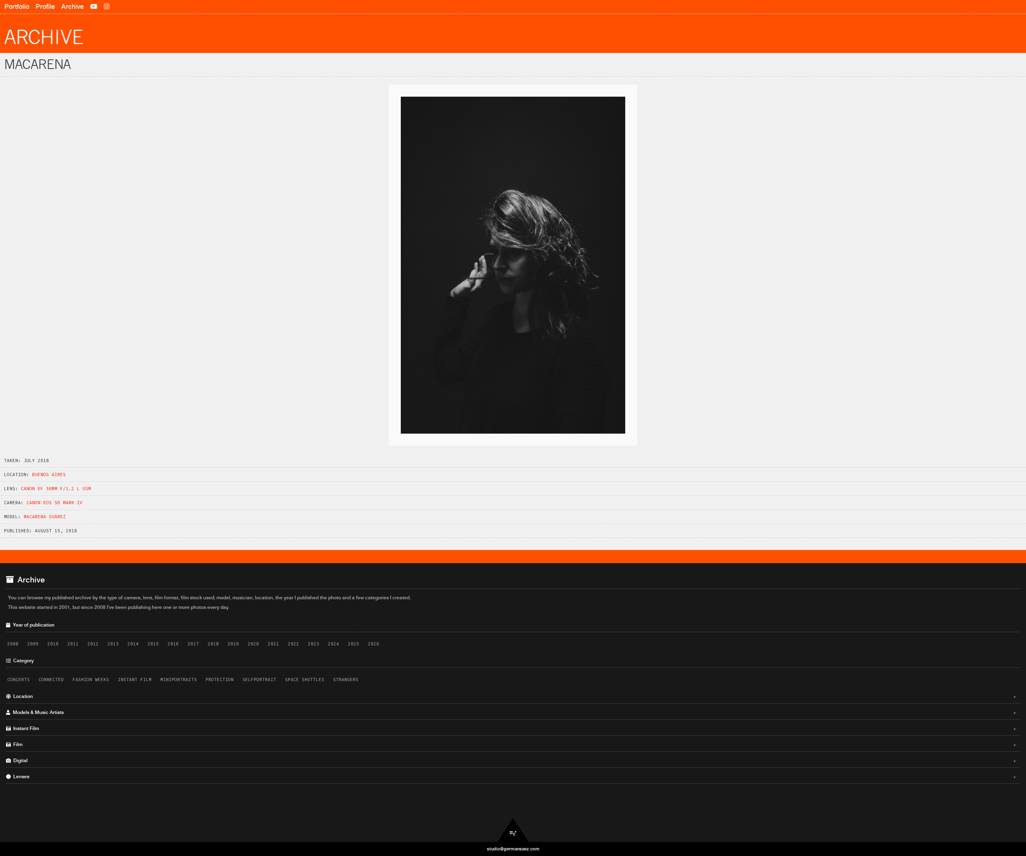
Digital (513, 760)
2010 (53, 644)
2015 (153, 644)
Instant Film (134, 679)
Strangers (345, 679)
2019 (233, 644)
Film (513, 744)
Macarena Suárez (45, 516)
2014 (133, 644)
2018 (213, 644)
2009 (32, 644)
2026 (373, 644)
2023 (313, 644)
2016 (173, 644)
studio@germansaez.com (513, 849)
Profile (45, 6)
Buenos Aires (49, 474)
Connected (51, 679)
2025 (353, 644)
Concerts (18, 679)
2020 (253, 644)
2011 (73, 644)
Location (513, 696)
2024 (333, 644)
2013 (113, 644)
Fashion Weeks (91, 679)
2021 (273, 644)
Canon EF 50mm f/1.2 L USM (56, 488)
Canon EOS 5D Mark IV (54, 502)
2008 (12, 644)
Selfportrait (259, 679)
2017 (193, 644)
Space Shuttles (304, 679)
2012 (93, 644)
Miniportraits (178, 679)
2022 (293, 644)
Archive (72, 6)
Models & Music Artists (513, 712)
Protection (220, 679)
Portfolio (16, 6)
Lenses (513, 776)
